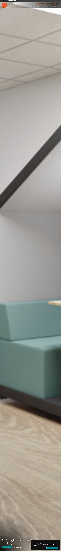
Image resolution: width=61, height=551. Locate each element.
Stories (37, 6)
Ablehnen (47, 547)
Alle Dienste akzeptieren (54, 547)
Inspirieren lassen (7, 547)
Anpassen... (35, 547)
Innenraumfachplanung (11, 0)
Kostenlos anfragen (17, 547)
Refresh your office (54, 6)
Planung (33, 6)
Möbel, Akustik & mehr (44, 6)
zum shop (4, 0)
